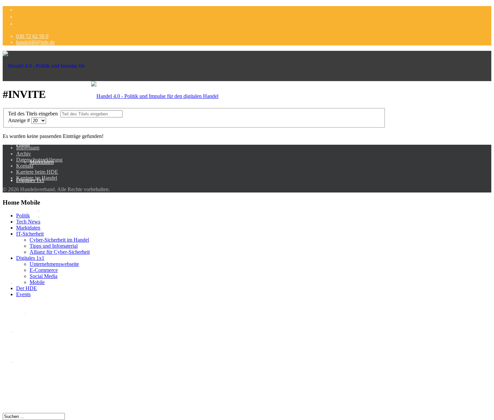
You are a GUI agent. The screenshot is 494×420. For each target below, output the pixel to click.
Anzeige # (19, 120)
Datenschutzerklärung (39, 160)
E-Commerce (44, 229)
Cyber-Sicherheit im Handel (72, 204)
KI (19, 283)
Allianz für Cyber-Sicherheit (73, 216)
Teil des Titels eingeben (34, 113)
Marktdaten (28, 228)
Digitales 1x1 (30, 258)
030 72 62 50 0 (32, 36)
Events (23, 294)
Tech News (28, 221)
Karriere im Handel (36, 178)
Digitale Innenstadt (36, 332)
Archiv (23, 153)
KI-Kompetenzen (48, 313)
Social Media (43, 276)
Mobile (37, 282)
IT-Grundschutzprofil (65, 222)
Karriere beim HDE (37, 172)
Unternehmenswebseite (54, 264)
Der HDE (26, 362)
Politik (23, 144)
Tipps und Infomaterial (67, 210)
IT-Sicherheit (43, 198)
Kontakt (24, 166)
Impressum (27, 147)
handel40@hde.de (35, 42)
